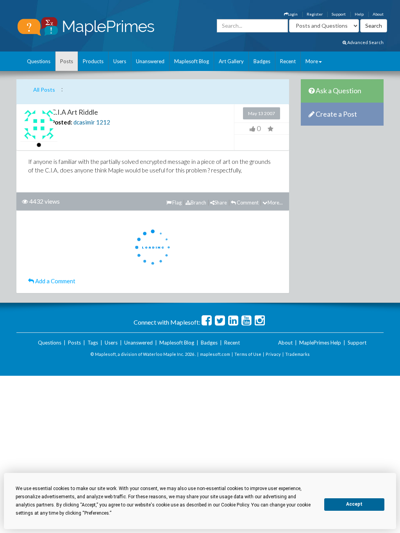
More (311, 61)
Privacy (273, 354)
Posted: (61, 122)
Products (93, 61)
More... (275, 202)
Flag (176, 202)
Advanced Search (365, 42)
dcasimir (84, 122)
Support (339, 14)
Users (119, 61)
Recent (288, 61)
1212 (103, 122)
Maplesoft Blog (191, 61)
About (378, 14)
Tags (93, 342)
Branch (198, 202)
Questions (38, 61)
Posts (66, 61)
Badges (262, 61)
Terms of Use (247, 354)
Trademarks (297, 354)
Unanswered (150, 61)
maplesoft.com (215, 354)
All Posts (44, 89)
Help (359, 14)
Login (293, 14)
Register (315, 14)
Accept (354, 504)
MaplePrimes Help (320, 342)
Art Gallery (231, 61)
